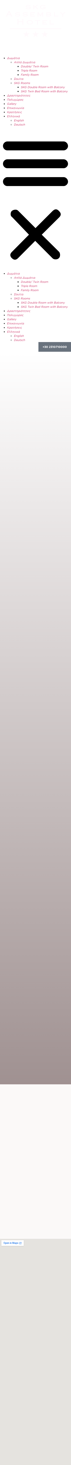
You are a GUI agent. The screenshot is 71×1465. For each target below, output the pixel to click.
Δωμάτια (13, 58)
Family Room (29, 75)
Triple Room (29, 70)
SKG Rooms (22, 83)
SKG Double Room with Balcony (43, 87)
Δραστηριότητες (18, 95)
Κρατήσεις (14, 112)
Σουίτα (18, 79)
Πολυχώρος (15, 99)
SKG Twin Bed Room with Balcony (44, 91)
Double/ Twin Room (34, 66)
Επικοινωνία (15, 108)
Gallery (11, 104)
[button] (35, 199)
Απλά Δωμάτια (24, 62)
